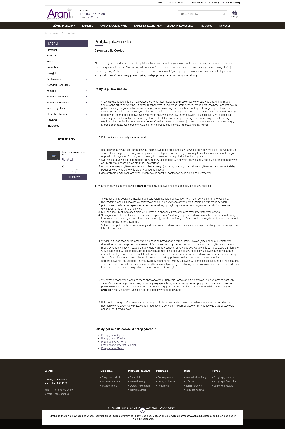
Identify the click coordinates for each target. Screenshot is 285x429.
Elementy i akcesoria (57, 114)
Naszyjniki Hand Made (58, 85)
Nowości (52, 120)
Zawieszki (52, 55)
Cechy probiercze (166, 381)
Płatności (135, 377)
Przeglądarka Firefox (113, 338)
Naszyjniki (52, 73)
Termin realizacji (138, 390)
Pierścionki (52, 50)
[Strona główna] (59, 14)
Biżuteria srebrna (55, 79)
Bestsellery (66, 139)
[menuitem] (65, 25)
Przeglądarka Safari (112, 348)
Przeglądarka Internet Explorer (118, 345)
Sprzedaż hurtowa (195, 390)
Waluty (161, 3)
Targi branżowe (194, 385)
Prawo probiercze (167, 377)
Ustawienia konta (111, 381)
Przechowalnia (109, 385)
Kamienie (51, 90)
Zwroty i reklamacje (140, 385)
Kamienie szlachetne (57, 96)
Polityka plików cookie (225, 381)
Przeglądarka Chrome (113, 341)
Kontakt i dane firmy (196, 377)
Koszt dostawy (137, 381)
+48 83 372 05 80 (92, 14)
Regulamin (163, 385)
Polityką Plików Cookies (137, 415)
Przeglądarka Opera (112, 335)
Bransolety (52, 67)
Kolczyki (51, 61)
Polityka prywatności (224, 377)
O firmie (190, 381)
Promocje (53, 126)
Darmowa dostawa (223, 385)
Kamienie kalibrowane (58, 102)
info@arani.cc (94, 17)
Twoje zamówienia (111, 377)
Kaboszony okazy (56, 108)
